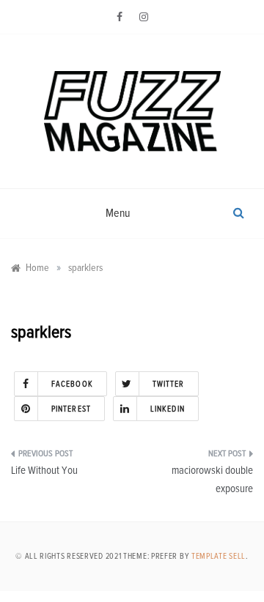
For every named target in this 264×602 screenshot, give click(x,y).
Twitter (169, 384)
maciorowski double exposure (212, 480)
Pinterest (71, 409)
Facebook (72, 384)
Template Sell (218, 556)
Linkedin (167, 409)
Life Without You (44, 470)
